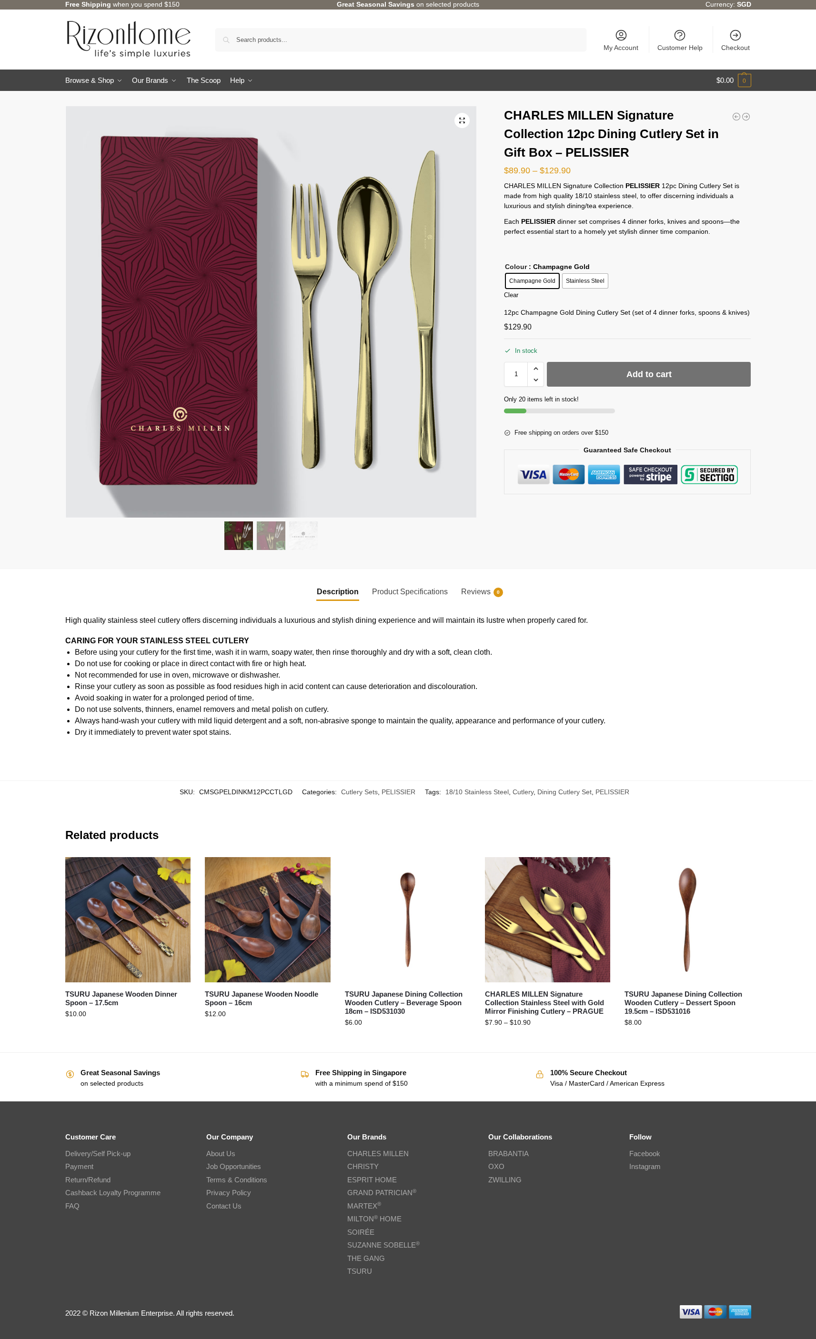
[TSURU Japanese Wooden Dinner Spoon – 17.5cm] (128, 920)
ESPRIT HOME (372, 1180)
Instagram (645, 1166)
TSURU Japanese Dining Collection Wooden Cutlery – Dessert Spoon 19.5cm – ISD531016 (683, 1002)
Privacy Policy (228, 1193)
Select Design (127, 1034)
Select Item (547, 1043)
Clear (511, 295)
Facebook (644, 1153)
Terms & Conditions (236, 1180)
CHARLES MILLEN (378, 1153)
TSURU (359, 1271)
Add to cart (649, 374)
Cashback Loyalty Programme (113, 1193)
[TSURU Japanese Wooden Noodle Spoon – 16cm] (268, 920)
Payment (79, 1166)
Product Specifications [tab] (410, 592)
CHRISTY (363, 1166)
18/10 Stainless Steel (477, 792)
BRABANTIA (508, 1153)
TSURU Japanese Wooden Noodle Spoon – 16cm (261, 998)
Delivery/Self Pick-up (98, 1153)
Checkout (735, 47)
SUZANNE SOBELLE (383, 1245)
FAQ (72, 1206)
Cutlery (523, 792)
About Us (220, 1153)
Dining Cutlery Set (564, 792)
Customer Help (680, 47)
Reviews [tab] (480, 592)
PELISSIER (398, 792)
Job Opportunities (233, 1166)
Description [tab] (338, 592)
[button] (733, 80)
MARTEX (364, 1206)
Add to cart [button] (408, 1043)
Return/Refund (88, 1180)
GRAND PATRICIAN (381, 1193)
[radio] (532, 281)
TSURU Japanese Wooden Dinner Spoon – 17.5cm (121, 998)
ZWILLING (505, 1180)
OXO (496, 1166)
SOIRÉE (360, 1232)
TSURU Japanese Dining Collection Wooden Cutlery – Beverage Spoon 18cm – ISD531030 (404, 1002)
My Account (621, 47)
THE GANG (366, 1258)
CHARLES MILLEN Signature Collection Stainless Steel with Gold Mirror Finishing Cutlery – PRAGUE (544, 1002)
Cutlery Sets (359, 792)
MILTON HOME (374, 1219)
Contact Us (224, 1206)
